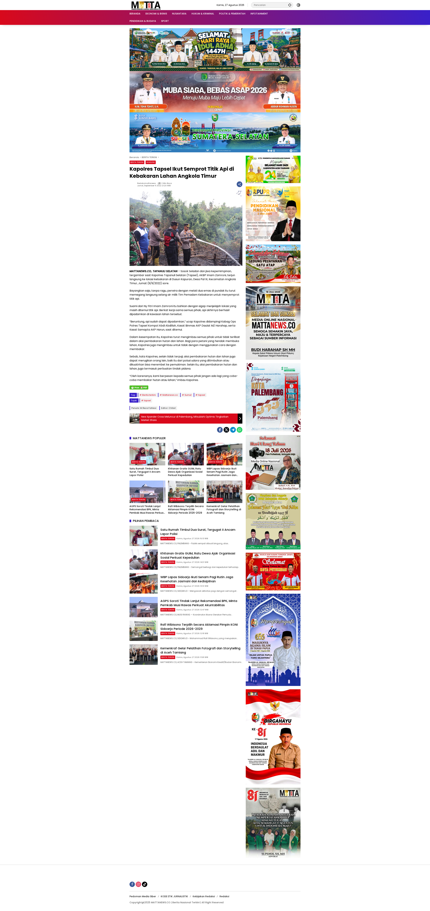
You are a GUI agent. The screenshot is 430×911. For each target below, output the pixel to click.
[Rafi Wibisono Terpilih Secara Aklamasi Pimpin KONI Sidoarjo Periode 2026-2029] (186, 492)
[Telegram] (233, 430)
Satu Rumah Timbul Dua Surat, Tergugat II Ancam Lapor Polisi (145, 472)
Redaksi (224, 896)
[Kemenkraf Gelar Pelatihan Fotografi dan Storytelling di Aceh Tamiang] (224, 492)
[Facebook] (220, 430)
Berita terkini (149, 395)
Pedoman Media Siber (143, 896)
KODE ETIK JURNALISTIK (174, 896)
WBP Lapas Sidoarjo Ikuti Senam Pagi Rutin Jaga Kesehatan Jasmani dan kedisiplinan (221, 472)
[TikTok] (144, 884)
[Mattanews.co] (146, 5)
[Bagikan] (239, 184)
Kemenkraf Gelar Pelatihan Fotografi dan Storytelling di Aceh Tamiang (224, 509)
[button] (289, 5)
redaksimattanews (146, 183)
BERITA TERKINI (136, 162)
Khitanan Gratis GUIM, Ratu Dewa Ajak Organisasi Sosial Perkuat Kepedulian (185, 472)
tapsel (201, 395)
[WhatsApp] (239, 430)
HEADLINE (150, 162)
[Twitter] (226, 430)
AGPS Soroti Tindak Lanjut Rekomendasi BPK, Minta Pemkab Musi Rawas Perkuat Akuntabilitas (147, 510)
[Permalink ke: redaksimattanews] (133, 184)
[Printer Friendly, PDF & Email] (139, 387)
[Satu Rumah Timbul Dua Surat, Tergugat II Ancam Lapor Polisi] (147, 454)
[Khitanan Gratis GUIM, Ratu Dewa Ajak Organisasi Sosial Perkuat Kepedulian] (186, 454)
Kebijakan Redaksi (204, 896)
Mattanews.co (170, 395)
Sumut (188, 395)
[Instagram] (138, 884)
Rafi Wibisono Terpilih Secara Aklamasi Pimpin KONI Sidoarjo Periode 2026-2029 (186, 509)
